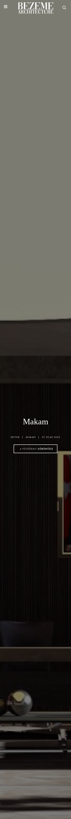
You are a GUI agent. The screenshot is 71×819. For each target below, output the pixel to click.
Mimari (31, 437)
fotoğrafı (36, 448)
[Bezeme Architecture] (35, 8)
